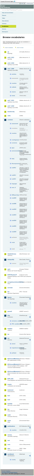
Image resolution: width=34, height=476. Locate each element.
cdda (9, 115)
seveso (10, 435)
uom (9, 444)
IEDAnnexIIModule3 (13, 364)
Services (4, 29)
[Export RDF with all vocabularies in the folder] (30, 70)
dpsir (13, 147)
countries (14, 83)
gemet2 (10, 311)
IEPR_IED (10, 378)
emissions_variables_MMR (15, 321)
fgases (10, 297)
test (9, 440)
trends (13, 95)
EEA (8, 1)
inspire (10, 384)
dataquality (11, 259)
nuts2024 (14, 231)
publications (11, 426)
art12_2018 (11, 63)
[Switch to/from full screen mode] (25, 3)
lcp (8, 409)
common (10, 119)
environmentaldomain (15, 150)
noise (9, 420)
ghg (9, 315)
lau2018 (10, 403)
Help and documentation (7, 12)
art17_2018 (11, 106)
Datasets (4, 15)
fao (8, 291)
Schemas (4, 23)
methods (14, 87)
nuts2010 (14, 209)
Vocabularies (5, 26)
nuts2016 (14, 220)
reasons (14, 91)
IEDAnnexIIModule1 (13, 358)
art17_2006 (11, 68)
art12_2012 (11, 57)
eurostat (10, 287)
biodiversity (11, 111)
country (14, 459)
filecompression (15, 163)
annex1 (13, 343)
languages (14, 183)
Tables (3, 18)
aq (8, 52)
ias (8, 334)
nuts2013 (14, 214)
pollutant (14, 353)
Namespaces (5, 31)
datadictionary (12, 254)
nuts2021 (14, 226)
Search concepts (20, 47)
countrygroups (15, 139)
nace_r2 (14, 187)
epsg (13, 158)
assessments (15, 123)
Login (22, 3)
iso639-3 (14, 175)
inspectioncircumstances (15, 347)
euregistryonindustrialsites (13, 282)
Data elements (5, 20)
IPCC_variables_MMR (15, 324)
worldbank (11, 454)
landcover (11, 390)
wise (9, 448)
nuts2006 (14, 203)
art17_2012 (11, 100)
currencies (14, 142)
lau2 (9, 399)
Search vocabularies (9, 47)
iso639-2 (14, 167)
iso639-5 (14, 179)
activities (14, 74)
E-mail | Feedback (6, 471)
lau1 (9, 395)
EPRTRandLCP (12, 275)
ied (8, 338)
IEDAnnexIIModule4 (13, 371)
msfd (9, 415)
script (13, 242)
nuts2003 (14, 198)
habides (10, 328)
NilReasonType (15, 195)
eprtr (9, 269)
